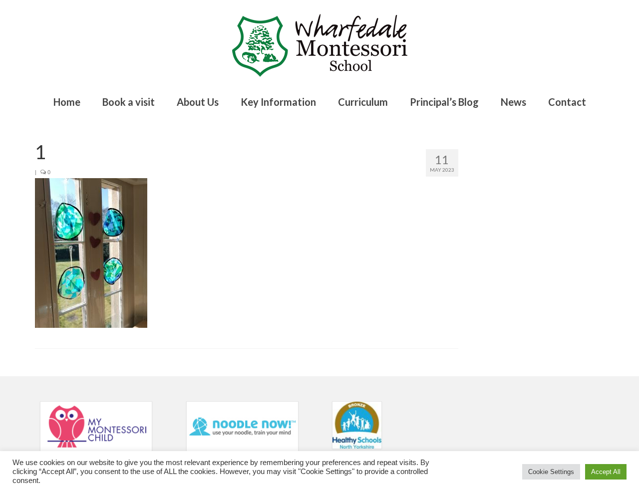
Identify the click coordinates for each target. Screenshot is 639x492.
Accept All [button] (606, 472)
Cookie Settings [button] (551, 472)
